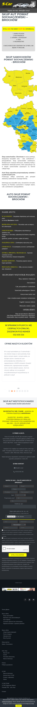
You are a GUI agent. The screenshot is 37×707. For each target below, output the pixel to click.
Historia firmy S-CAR (8, 668)
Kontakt (4, 684)
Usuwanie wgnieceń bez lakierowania (12, 615)
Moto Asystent (7, 631)
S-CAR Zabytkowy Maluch (9, 678)
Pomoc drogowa (7, 627)
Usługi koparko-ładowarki (9, 625)
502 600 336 (18, 334)
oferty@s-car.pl (24, 10)
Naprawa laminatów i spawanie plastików (13, 616)
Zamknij (19, 705)
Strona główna (5, 602)
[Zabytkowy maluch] (10, 582)
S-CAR (3, 664)
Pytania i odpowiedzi (8, 670)
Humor (5, 672)
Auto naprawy (6, 613)
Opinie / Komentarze (7, 637)
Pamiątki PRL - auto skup (8, 680)
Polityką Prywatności (7, 701)
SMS (9, 29)
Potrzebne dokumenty (9, 650)
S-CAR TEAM (5, 676)
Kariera (4, 656)
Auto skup (4, 644)
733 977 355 (21, 29)
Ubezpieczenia (7, 629)
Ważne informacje (8, 652)
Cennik (5, 648)
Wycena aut (6, 646)
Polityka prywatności (7, 658)
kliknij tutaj (26, 506)
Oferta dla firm (5, 635)
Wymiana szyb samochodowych (11, 611)
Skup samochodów (8, 609)
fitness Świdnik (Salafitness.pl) (22, 691)
